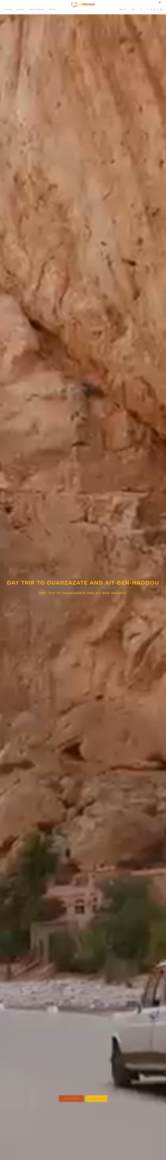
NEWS (133, 9)
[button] (141, 9)
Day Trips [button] (20, 9)
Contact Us (97, 1098)
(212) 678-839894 (73, 1098)
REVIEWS (52, 9)
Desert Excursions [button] (36, 9)
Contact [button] (122, 9)
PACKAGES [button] (8, 9)
